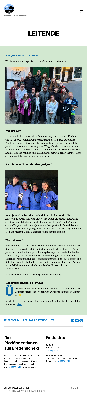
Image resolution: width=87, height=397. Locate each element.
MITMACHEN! (14, 367)
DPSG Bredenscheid (21, 388)
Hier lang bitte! (52, 350)
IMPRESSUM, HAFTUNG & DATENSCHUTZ (29, 320)
